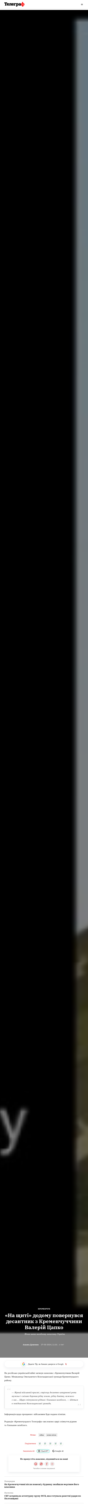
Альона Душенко (31, 1344)
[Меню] (82, 4)
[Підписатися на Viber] (41, 1464)
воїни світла (51, 1435)
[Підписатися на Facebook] (46, 1464)
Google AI (59, 1451)
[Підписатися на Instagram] (52, 1464)
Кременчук (44, 1309)
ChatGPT (44, 1451)
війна (42, 1435)
